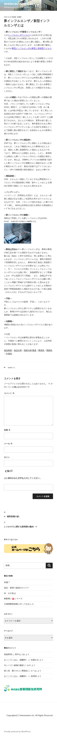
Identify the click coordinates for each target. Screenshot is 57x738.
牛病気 (9, 353)
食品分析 (18, 350)
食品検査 (8, 350)
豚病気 (41, 350)
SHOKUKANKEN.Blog (21, 4)
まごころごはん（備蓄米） (16, 660)
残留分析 (28, 350)
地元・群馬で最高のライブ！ (17, 588)
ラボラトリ (11, 367)
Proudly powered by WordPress (17, 731)
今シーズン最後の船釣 (14, 665)
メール (8, 443)
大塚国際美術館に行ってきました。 (20, 604)
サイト (7, 457)
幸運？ (7, 582)
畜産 (34, 350)
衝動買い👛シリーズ (13, 598)
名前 (7, 430)
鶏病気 (49, 350)
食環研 (19, 17)
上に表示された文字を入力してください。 (23, 478)
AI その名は (10, 593)
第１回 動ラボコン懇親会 (16, 671)
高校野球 (8, 654)
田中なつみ (20, 654)
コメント (9, 393)
